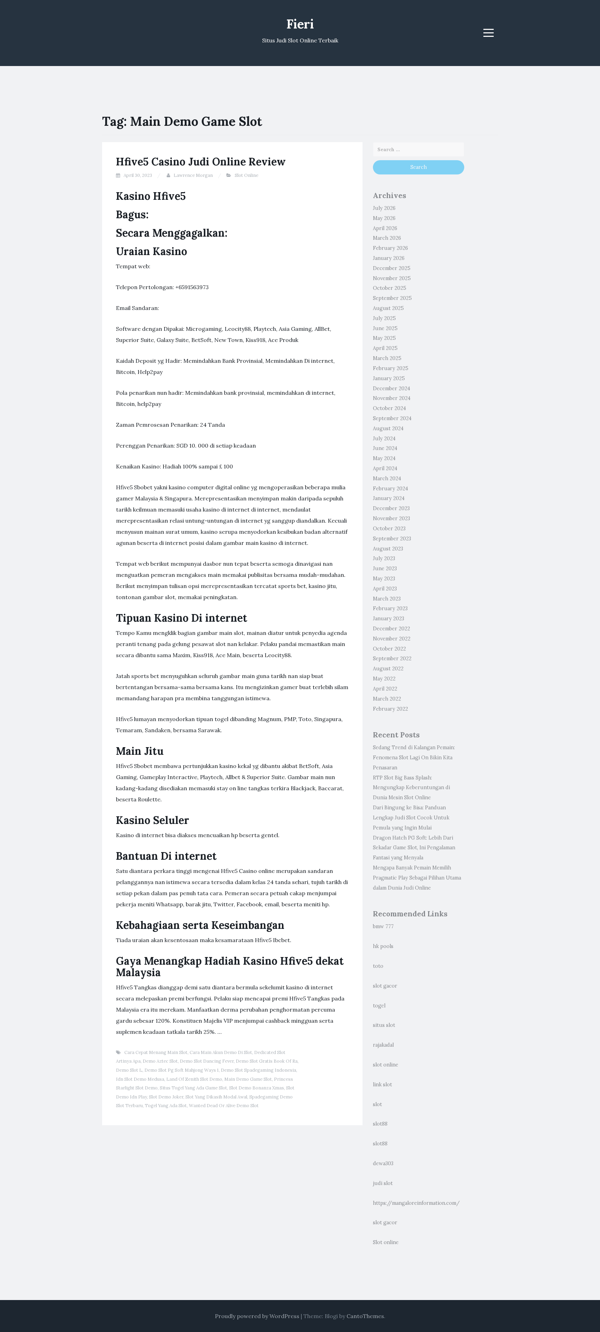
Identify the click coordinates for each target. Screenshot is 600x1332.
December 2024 (391, 388)
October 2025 (389, 288)
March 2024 (387, 478)
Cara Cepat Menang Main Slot (156, 1052)
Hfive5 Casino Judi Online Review (201, 161)
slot (377, 1104)
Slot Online (246, 175)
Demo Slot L (129, 1070)
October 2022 (389, 649)
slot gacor (385, 986)
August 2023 (388, 549)
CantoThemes (365, 1316)
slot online (385, 1065)
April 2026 (385, 228)
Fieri (300, 24)
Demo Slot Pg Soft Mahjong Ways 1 (181, 1070)
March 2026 (387, 238)
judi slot (383, 1183)
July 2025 (384, 318)
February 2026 (390, 248)
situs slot (384, 1025)
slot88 (380, 1124)
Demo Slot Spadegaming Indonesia (258, 1070)
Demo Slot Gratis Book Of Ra (267, 1061)
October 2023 (389, 528)
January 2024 (389, 498)
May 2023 (384, 578)
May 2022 (384, 679)
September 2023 (392, 539)
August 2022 (388, 668)
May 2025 (384, 338)
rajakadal (383, 1045)
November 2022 (391, 639)
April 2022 (385, 689)
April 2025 (385, 348)
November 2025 (392, 278)
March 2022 (387, 699)
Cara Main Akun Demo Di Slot (221, 1052)
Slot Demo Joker (166, 1097)
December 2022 (391, 629)
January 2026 (389, 258)
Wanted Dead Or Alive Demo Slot (224, 1106)
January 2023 (388, 618)
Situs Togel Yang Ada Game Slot (193, 1088)
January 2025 (389, 378)
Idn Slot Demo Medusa (140, 1079)
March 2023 (387, 599)
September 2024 (392, 418)
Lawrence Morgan (193, 175)
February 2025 (390, 368)
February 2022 (390, 709)
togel (379, 1006)
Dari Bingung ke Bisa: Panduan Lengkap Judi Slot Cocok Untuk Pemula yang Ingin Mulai (411, 817)
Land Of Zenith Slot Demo (194, 1079)
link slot (382, 1084)
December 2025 (391, 268)
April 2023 (385, 589)
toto (378, 966)
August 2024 (388, 428)
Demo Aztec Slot (160, 1061)
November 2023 (391, 518)
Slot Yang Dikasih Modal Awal (216, 1097)
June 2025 (385, 328)
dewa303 (383, 1163)
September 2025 (392, 298)
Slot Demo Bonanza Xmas (256, 1088)
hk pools (383, 946)
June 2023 (385, 568)
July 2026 (384, 208)
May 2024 (384, 458)
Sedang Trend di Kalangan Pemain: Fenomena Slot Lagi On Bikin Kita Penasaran (414, 757)
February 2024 (390, 488)
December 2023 (391, 508)
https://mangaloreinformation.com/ (416, 1203)
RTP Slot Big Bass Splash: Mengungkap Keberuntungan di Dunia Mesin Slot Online (411, 788)
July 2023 (384, 558)
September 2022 (392, 658)
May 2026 (384, 218)
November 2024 (391, 398)
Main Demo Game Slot (248, 1079)
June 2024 (385, 448)
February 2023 (390, 608)
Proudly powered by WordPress (257, 1316)
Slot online (386, 1242)
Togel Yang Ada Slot (166, 1106)
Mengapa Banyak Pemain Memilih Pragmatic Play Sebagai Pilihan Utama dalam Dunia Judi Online (417, 878)
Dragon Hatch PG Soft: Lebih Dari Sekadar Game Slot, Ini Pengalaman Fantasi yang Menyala (414, 848)
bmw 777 (383, 926)
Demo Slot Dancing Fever (207, 1061)
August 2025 (388, 308)
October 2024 (389, 408)
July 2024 (384, 438)
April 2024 (385, 468)
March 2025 (387, 358)
